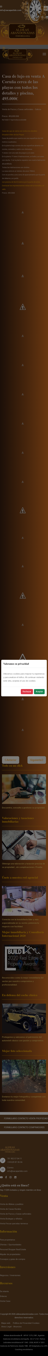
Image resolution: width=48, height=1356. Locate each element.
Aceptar (39, 691)
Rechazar (27, 691)
